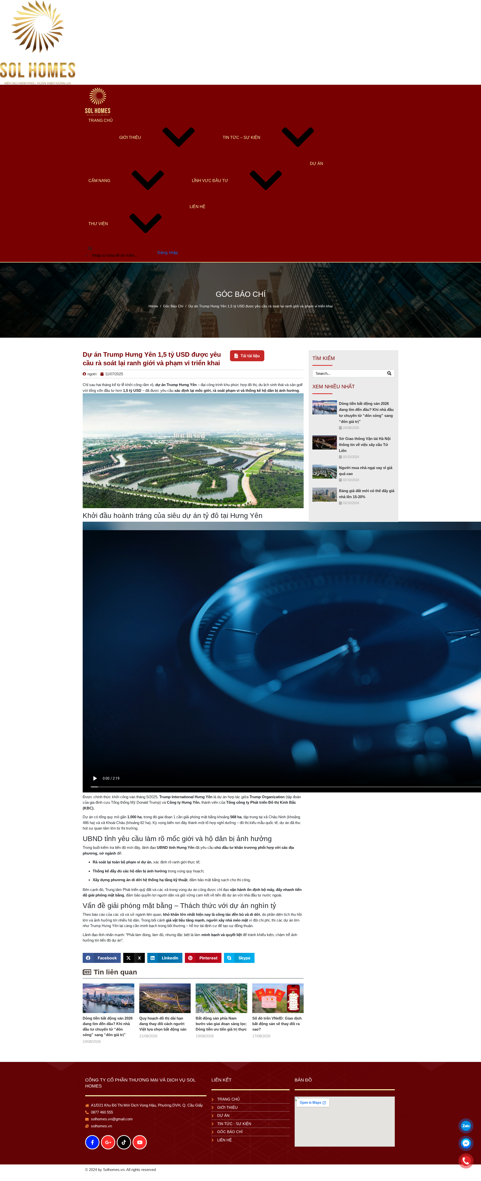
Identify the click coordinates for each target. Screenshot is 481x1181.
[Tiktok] (124, 1147)
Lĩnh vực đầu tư (210, 185)
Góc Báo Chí (241, 299)
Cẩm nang (99, 185)
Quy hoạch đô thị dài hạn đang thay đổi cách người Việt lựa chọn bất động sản (162, 1028)
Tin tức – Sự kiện (241, 142)
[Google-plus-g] (108, 1147)
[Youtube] (140, 1147)
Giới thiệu (130, 142)
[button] (102, 962)
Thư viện (98, 228)
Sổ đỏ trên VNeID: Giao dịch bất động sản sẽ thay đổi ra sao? (277, 1028)
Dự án (316, 168)
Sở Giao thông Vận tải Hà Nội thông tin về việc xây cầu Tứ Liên (365, 449)
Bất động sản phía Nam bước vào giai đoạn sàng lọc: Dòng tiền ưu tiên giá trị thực (221, 1028)
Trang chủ (100, 125)
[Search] (389, 378)
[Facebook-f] (92, 1147)
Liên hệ (197, 211)
